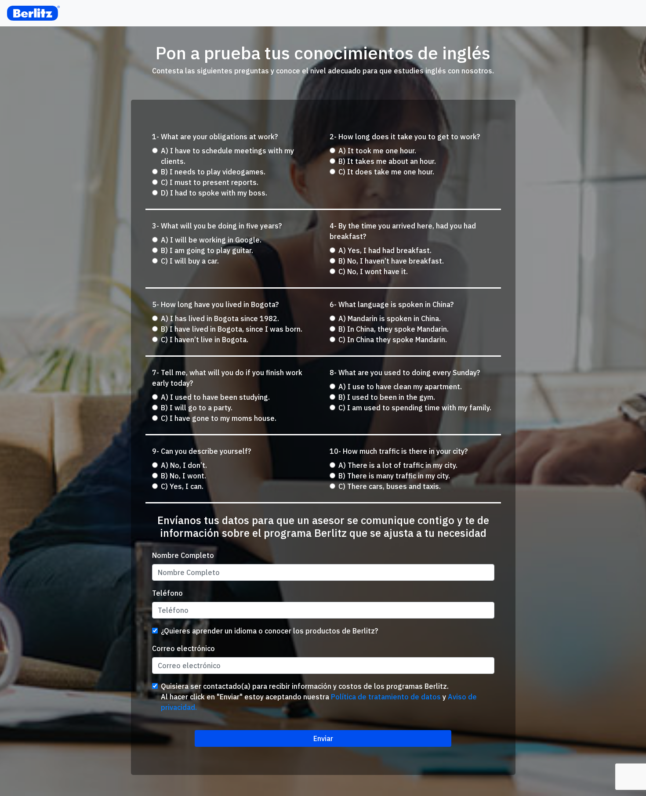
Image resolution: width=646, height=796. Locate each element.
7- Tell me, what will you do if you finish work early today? (227, 377)
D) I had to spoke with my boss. (214, 192)
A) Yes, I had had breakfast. (385, 250)
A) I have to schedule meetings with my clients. (227, 156)
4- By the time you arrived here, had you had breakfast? (403, 231)
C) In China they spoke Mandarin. (392, 339)
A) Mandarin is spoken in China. (389, 318)
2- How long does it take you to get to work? (405, 136)
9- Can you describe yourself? (201, 451)
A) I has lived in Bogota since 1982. (220, 318)
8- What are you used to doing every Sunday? (405, 372)
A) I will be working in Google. (211, 239)
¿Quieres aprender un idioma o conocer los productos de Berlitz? (269, 630)
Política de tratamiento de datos (386, 696)
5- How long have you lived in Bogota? (215, 304)
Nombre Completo (183, 555)
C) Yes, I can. (182, 486)
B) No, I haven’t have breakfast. (391, 261)
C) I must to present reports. (209, 182)
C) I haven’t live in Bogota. (204, 339)
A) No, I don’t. (184, 465)
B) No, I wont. (183, 475)
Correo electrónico (183, 648)
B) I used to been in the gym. (386, 397)
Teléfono (167, 593)
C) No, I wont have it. (373, 271)
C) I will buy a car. (190, 261)
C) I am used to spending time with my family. (414, 407)
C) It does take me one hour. (386, 171)
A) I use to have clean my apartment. (400, 386)
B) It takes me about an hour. (387, 161)
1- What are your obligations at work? (215, 136)
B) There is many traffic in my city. (394, 475)
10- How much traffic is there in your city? (399, 451)
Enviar (323, 738)
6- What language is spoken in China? (392, 304)
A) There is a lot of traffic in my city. (397, 465)
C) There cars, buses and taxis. (389, 486)
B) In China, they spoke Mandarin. (393, 329)
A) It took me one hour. (377, 150)
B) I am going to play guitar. (207, 250)
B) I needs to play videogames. (213, 171)
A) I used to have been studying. (215, 397)
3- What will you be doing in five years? (217, 225)
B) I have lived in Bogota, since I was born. (231, 329)
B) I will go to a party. (196, 407)
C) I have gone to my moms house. (218, 418)
